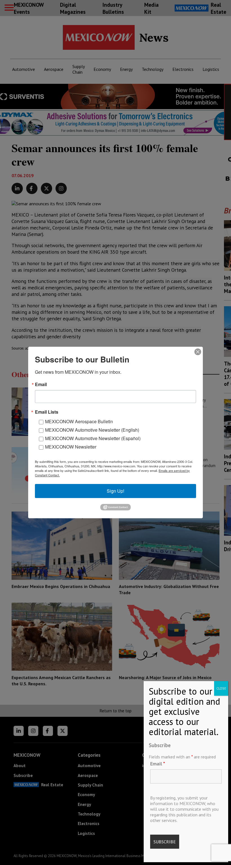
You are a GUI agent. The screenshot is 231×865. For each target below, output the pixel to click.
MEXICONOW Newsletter (70, 446)
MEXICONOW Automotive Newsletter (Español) (93, 438)
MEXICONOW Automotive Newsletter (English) (92, 430)
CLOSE (221, 688)
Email (157, 763)
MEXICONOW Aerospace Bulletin (79, 421)
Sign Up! (115, 491)
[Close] (197, 351)
